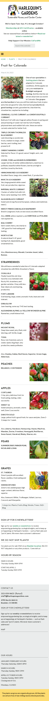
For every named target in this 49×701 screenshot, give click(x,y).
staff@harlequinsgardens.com (15, 596)
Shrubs (31, 505)
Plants (14, 505)
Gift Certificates (26, 28)
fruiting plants (32, 80)
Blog (25, 505)
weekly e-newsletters (22, 526)
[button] (2, 54)
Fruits (20, 505)
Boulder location (34, 546)
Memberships (11, 28)
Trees (36, 505)
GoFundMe (36, 41)
